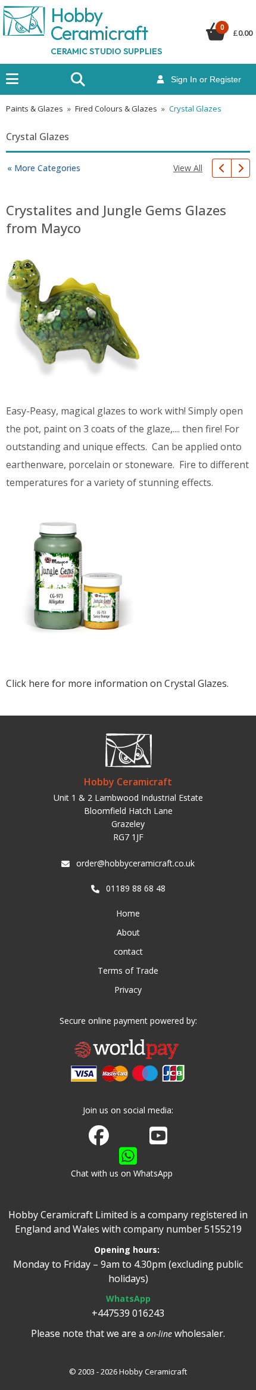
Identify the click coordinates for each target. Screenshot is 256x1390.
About (128, 932)
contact (128, 951)
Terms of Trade (128, 970)
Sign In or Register (202, 79)
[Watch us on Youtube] (158, 1139)
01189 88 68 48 (136, 888)
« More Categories (43, 168)
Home (128, 913)
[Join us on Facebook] (99, 1136)
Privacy (128, 989)
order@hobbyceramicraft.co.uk (135, 863)
